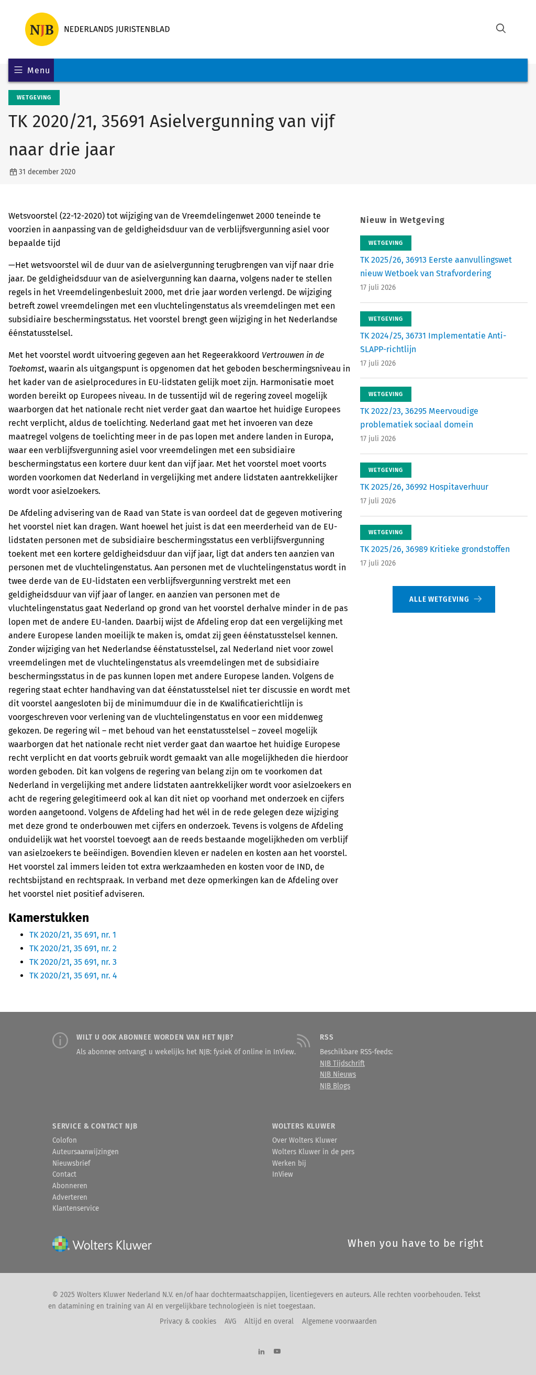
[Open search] (501, 29)
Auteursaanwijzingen (85, 1152)
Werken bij (289, 1163)
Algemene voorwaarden (339, 1321)
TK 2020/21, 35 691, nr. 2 (73, 948)
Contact (64, 1174)
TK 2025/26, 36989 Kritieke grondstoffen (435, 549)
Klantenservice (75, 1208)
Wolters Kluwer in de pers (313, 1152)
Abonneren (69, 1186)
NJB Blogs (335, 1086)
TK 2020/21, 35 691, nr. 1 (72, 935)
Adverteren (69, 1197)
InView (282, 1174)
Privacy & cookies (188, 1321)
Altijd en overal (269, 1321)
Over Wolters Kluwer (304, 1140)
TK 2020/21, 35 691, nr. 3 (73, 962)
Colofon (64, 1140)
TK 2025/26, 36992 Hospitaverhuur (424, 487)
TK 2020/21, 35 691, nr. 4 (73, 975)
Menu (38, 70)
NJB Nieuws (338, 1074)
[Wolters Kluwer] (97, 29)
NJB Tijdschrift (342, 1064)
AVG (230, 1321)
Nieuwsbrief (71, 1163)
